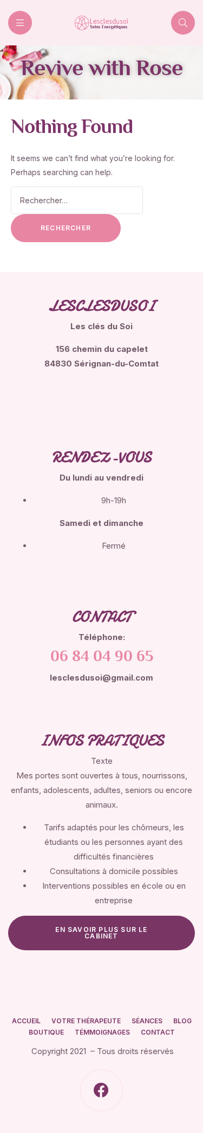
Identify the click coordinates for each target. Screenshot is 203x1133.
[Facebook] (101, 1090)
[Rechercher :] (77, 200)
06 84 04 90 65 (101, 657)
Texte (102, 761)
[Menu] (20, 23)
